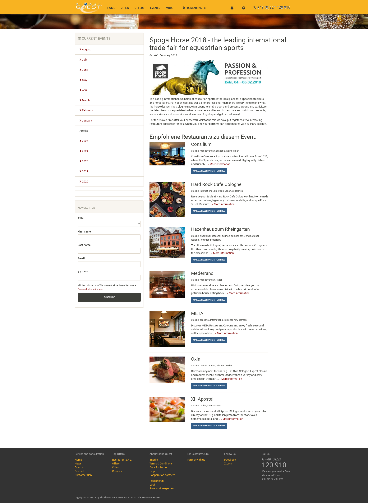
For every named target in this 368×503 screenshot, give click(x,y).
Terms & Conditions (161, 463)
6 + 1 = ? (83, 271)
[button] (245, 7)
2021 (84, 171)
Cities (125, 7)
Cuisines (117, 471)
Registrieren (157, 480)
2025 (84, 140)
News (78, 463)
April (84, 90)
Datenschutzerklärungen (90, 289)
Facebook (230, 459)
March (85, 100)
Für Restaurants (193, 7)
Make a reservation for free (209, 171)
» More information (219, 164)
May (84, 79)
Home (111, 7)
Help (152, 471)
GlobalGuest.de (88, 6)
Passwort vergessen (162, 488)
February (87, 110)
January (86, 120)
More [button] (170, 7)
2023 (84, 161)
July (84, 59)
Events (155, 7)
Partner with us (196, 459)
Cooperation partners (162, 475)
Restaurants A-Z (121, 459)
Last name (84, 245)
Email (81, 258)
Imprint (154, 459)
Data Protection (159, 467)
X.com (228, 463)
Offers (139, 7)
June (84, 69)
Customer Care (84, 475)
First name (84, 231)
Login (153, 484)
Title (81, 218)
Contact (79, 471)
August (86, 49)
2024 (84, 151)
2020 (84, 181)
